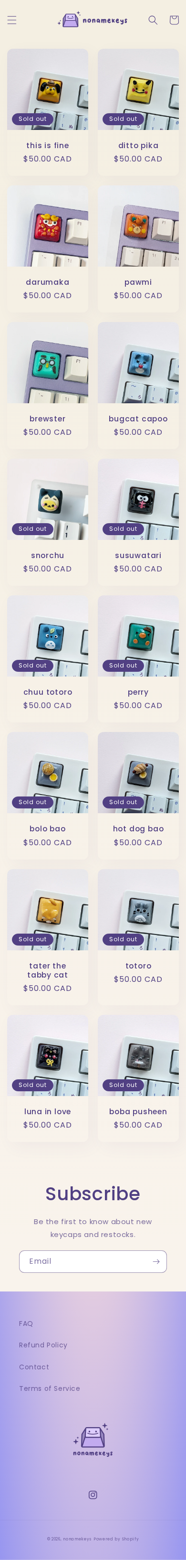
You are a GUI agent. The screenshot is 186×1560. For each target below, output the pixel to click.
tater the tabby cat (47, 970)
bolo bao (47, 828)
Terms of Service (50, 1388)
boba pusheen (138, 1111)
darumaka (47, 282)
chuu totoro (47, 692)
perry (138, 692)
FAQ (26, 1323)
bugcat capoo (138, 418)
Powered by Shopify (116, 1539)
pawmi (138, 282)
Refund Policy (43, 1345)
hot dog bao (138, 828)
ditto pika (138, 145)
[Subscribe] (155, 1261)
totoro (138, 965)
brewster (47, 418)
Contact (34, 1367)
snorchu (47, 555)
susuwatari (138, 555)
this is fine (47, 145)
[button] (11, 20)
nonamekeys (77, 1539)
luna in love (47, 1111)
